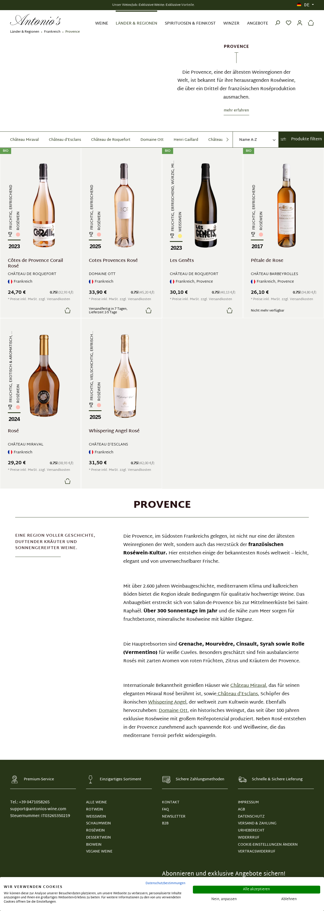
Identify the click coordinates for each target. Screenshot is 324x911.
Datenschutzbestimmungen (165, 883)
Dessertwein (98, 838)
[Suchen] (277, 19)
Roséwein (95, 830)
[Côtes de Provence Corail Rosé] (44, 205)
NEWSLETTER (174, 816)
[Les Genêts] (206, 205)
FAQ (165, 809)
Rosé (13, 432)
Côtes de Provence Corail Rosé (35, 263)
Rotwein (94, 809)
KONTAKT (170, 802)
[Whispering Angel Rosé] (125, 376)
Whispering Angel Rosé (114, 432)
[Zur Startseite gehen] (35, 19)
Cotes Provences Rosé (113, 261)
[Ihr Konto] (299, 19)
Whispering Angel (167, 702)
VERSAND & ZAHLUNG (257, 823)
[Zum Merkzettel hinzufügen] (55, 310)
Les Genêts (182, 261)
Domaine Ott (152, 140)
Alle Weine (96, 802)
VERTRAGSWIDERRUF (256, 851)
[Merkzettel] (288, 19)
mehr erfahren (236, 110)
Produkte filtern (306, 139)
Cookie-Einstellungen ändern (268, 845)
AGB (241, 809)
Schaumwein (98, 823)
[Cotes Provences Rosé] (125, 205)
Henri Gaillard (186, 140)
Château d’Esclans (65, 140)
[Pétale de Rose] (287, 205)
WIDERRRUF (248, 838)
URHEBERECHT (251, 830)
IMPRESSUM (248, 802)
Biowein (94, 845)
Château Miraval (24, 140)
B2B (165, 823)
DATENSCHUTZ (251, 816)
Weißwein (96, 816)
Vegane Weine (99, 851)
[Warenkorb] (309, 19)
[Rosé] (44, 376)
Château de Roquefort (110, 140)
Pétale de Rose (267, 261)
